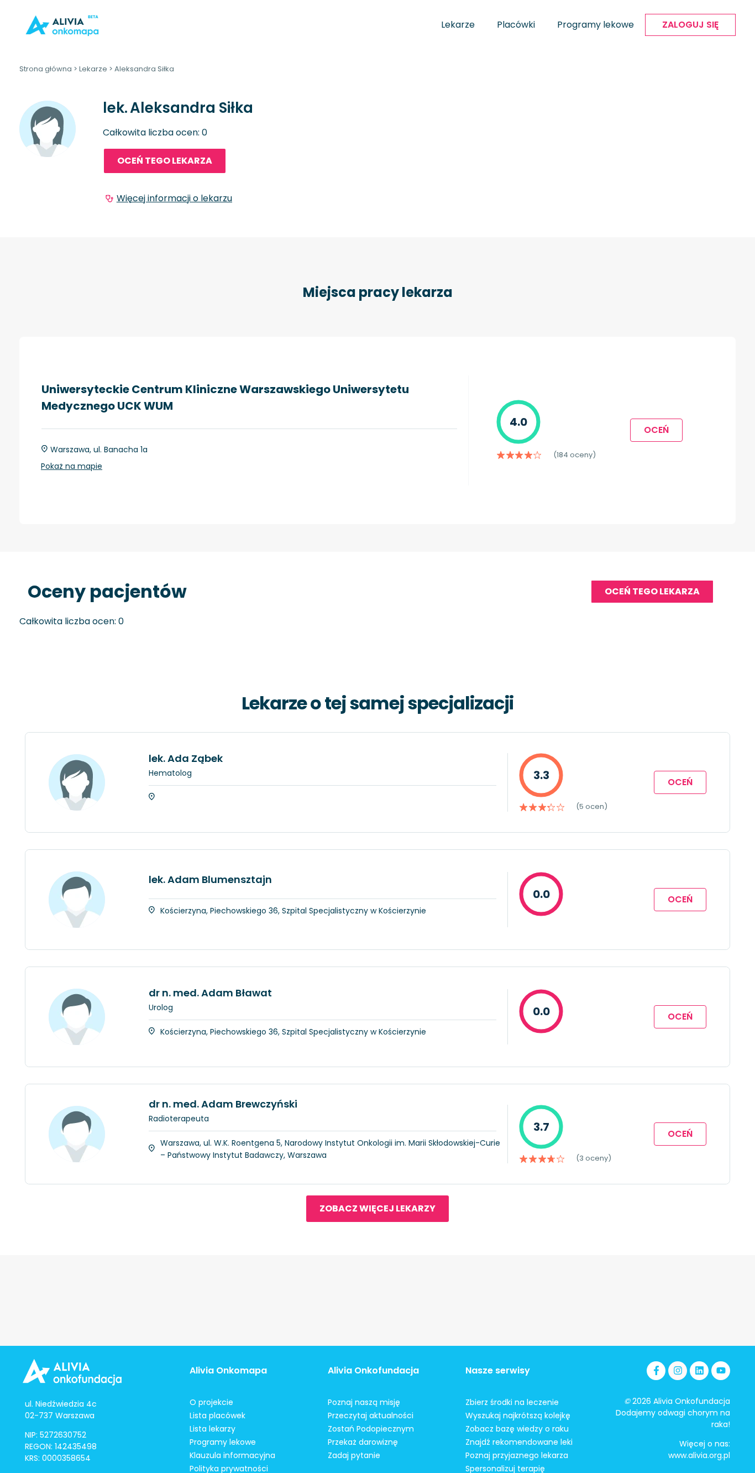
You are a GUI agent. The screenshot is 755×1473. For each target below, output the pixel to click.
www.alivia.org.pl (699, 1455)
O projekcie (211, 1402)
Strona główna (45, 69)
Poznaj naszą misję (364, 1402)
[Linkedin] (699, 1370)
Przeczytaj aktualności (370, 1415)
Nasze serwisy (497, 1370)
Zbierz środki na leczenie (512, 1402)
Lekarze (458, 24)
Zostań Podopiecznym (371, 1428)
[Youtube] (720, 1370)
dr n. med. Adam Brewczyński (223, 1104)
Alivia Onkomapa (228, 1370)
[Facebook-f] (656, 1370)
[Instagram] (677, 1370)
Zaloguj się (690, 24)
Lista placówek (217, 1415)
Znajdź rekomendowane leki (519, 1442)
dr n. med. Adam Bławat (210, 993)
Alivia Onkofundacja (373, 1370)
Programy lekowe (595, 24)
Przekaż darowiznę (363, 1442)
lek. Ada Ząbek (186, 758)
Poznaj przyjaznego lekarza (516, 1455)
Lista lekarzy (212, 1428)
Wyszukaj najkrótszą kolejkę (517, 1415)
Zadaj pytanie (354, 1455)
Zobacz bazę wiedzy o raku (517, 1428)
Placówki (516, 24)
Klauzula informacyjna (232, 1455)
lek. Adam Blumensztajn (210, 879)
